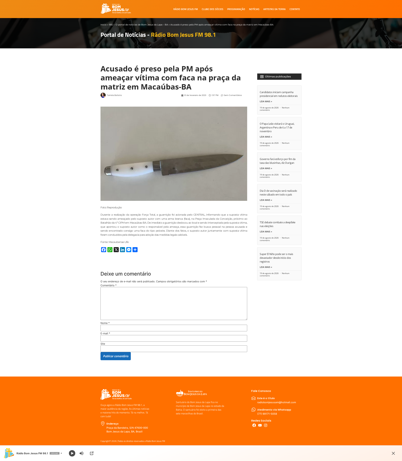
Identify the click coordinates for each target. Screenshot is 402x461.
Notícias (254, 9)
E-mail (105, 333)
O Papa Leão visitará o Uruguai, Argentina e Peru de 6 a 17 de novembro (277, 127)
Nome (105, 323)
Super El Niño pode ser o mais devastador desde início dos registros (276, 257)
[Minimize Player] (393, 453)
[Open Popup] (91, 453)
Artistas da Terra (274, 9)
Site (102, 343)
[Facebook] (254, 425)
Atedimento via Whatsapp (274, 410)
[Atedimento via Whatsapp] (253, 409)
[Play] (72, 453)
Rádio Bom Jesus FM (185, 9)
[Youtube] (260, 425)
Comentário (108, 285)
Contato (295, 9)
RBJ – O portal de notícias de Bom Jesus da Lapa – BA (138, 24)
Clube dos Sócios (212, 9)
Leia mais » (266, 101)
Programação (236, 9)
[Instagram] (266, 425)
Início (103, 24)
